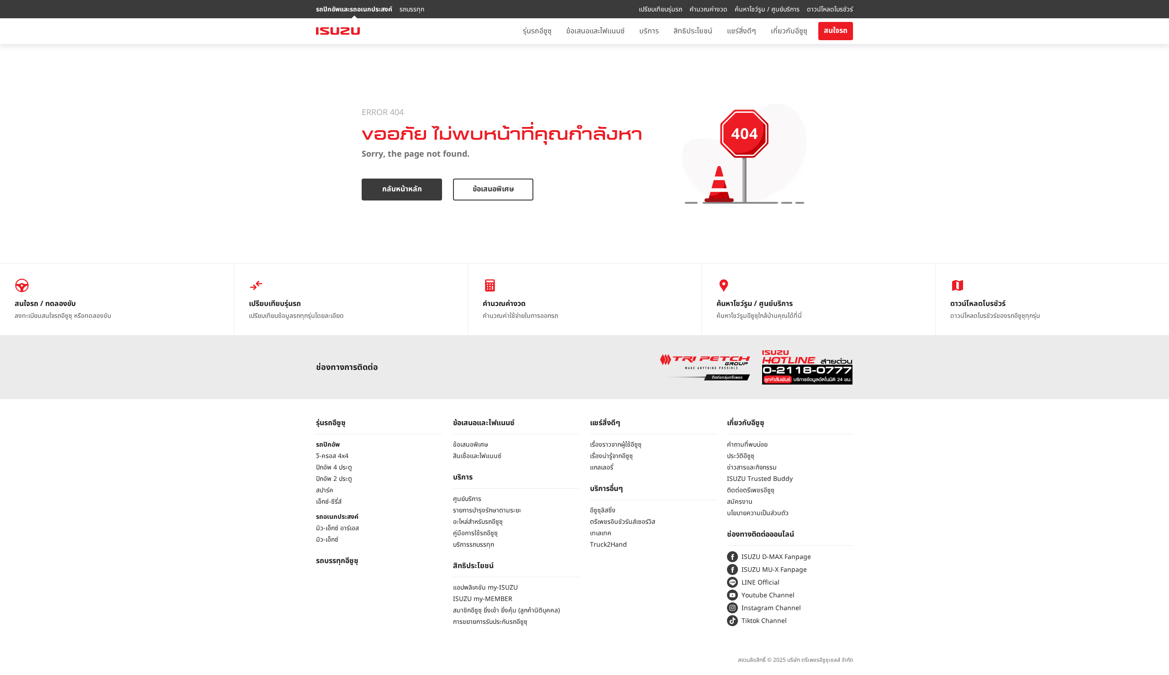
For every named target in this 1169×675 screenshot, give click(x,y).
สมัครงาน (740, 501)
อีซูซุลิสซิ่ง (603, 510)
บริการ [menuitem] (649, 31)
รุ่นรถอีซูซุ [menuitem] (537, 31)
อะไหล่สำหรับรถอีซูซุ (478, 522)
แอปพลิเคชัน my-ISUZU (485, 587)
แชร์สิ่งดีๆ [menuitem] (741, 31)
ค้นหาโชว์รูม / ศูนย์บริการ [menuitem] (767, 9)
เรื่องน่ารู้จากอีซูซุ (611, 456)
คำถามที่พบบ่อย (747, 444)
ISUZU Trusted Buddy (760, 479)
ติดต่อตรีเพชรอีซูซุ (750, 490)
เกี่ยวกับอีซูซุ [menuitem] (789, 31)
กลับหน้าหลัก (402, 189)
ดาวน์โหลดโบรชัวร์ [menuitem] (830, 9)
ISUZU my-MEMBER (482, 599)
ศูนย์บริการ (467, 499)
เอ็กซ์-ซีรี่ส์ (329, 501)
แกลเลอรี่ (601, 467)
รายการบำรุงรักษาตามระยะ (487, 510)
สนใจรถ (836, 30)
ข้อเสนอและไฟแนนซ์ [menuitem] (595, 31)
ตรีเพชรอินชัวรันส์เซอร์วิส (622, 522)
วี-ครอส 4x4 (332, 456)
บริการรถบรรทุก (473, 544)
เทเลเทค (600, 533)
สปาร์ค (324, 490)
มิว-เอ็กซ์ (327, 539)
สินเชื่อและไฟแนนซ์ (477, 456)
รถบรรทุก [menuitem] (412, 9)
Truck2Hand (608, 544)
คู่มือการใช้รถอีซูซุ (475, 533)
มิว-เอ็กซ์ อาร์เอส (337, 528)
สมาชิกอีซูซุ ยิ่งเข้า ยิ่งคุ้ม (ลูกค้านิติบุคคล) (506, 610)
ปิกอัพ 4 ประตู (334, 467)
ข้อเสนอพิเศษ (493, 189)
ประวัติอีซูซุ (740, 456)
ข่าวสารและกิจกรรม (752, 467)
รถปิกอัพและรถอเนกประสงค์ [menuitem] (354, 9)
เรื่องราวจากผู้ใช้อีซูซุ (616, 444)
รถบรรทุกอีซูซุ (337, 560)
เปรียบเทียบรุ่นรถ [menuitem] (660, 9)
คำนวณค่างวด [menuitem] (708, 9)
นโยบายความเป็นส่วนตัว (758, 513)
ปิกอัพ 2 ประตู (334, 479)
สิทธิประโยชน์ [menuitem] (693, 31)
